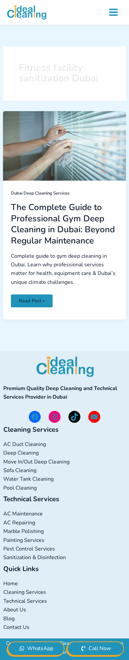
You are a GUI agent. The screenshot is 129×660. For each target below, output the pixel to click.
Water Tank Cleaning (28, 479)
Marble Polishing (23, 531)
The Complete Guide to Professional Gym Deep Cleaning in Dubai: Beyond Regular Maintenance (63, 223)
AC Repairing (19, 522)
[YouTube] (94, 417)
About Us (14, 609)
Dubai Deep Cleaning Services (40, 193)
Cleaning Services (24, 592)
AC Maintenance (23, 513)
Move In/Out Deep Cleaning (36, 461)
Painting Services (23, 540)
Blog (9, 618)
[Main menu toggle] (113, 12)
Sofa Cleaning (19, 470)
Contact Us (16, 627)
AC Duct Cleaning (24, 444)
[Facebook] (35, 417)
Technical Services (25, 601)
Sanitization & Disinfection (34, 557)
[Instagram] (55, 417)
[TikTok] (74, 417)
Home (10, 583)
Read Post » (32, 299)
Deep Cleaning (21, 453)
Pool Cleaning (20, 488)
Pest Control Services (29, 548)
